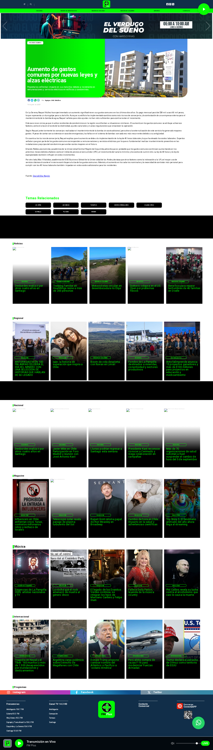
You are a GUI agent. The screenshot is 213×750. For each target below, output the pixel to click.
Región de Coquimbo (35, 42)
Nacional (25, 281)
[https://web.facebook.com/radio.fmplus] (76, 692)
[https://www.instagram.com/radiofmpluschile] (8, 692)
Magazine (25, 358)
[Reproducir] (204, 9)
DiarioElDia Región (41, 176)
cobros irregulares (121, 205)
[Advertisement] (106, 225)
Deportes (140, 281)
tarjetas (93, 205)
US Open (38, 205)
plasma (66, 212)
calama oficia (149, 205)
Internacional (24, 656)
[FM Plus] (25, 6)
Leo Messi (66, 205)
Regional (138, 358)
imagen (93, 212)
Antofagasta (176, 358)
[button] (5, 26)
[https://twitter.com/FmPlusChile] (149, 692)
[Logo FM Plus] (106, 4)
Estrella (38, 212)
